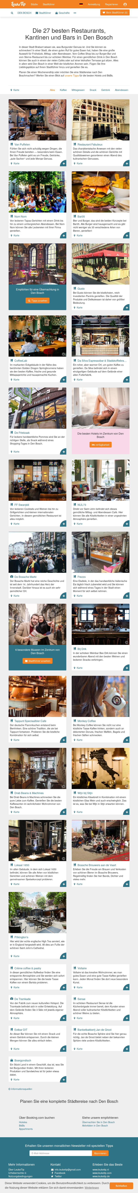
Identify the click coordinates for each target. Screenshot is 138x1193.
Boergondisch (22, 1060)
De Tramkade (22, 999)
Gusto (81, 288)
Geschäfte (64, 12)
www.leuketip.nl (101, 1169)
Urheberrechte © (17, 1173)
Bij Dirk (81, 649)
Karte (16, 90)
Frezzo (81, 577)
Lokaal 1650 (21, 865)
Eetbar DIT (20, 1029)
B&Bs (22, 1125)
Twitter (58, 1176)
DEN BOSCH (24, 12)
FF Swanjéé (21, 504)
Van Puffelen (22, 144)
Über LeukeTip (16, 1169)
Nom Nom (20, 216)
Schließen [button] (121, 1185)
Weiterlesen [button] (92, 1187)
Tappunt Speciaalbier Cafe (30, 721)
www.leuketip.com (102, 1173)
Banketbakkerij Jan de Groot (94, 1029)
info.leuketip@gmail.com (68, 1169)
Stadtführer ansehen (39, 661)
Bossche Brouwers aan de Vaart (96, 865)
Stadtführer (49, 4)
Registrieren (111, 4)
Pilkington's (21, 937)
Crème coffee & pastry (27, 968)
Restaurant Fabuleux (89, 144)
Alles (52, 90)
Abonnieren (100, 1153)
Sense (81, 999)
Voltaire (82, 968)
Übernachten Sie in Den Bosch (98, 1122)
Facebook (60, 1173)
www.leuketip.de (101, 1176)
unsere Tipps (72, 75)
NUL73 (81, 504)
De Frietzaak (22, 432)
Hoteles (23, 1122)
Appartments (26, 1129)
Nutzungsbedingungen (20, 1176)
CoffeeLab (20, 360)
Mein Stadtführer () (116, 12)
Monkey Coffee (86, 721)
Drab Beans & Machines (29, 793)
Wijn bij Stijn (85, 793)
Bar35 (81, 216)
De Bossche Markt (25, 577)
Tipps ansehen (39, 300)
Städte (34, 4)
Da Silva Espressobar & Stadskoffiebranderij (102, 360)
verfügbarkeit (102, 444)
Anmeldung (94, 4)
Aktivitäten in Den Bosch (95, 1125)
